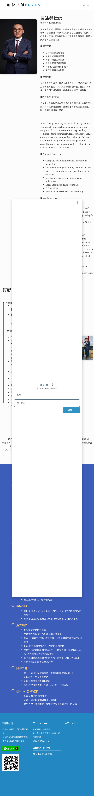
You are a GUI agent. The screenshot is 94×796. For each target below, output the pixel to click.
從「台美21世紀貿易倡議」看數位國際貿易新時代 (48, 672)
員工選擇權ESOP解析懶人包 (38, 599)
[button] (79, 202)
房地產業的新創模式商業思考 (38, 661)
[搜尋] (84, 5)
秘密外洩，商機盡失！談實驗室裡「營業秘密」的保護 (50, 704)
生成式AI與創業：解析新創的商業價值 (43, 633)
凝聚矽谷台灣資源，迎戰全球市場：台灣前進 (46, 684)
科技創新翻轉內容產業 (35, 629)
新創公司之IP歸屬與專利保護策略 (40, 700)
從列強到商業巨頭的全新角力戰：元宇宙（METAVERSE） (53, 657)
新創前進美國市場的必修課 (37, 680)
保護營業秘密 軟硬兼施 (35, 696)
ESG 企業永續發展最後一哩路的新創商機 (44, 645)
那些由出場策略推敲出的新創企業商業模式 (45, 618)
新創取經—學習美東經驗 (36, 676)
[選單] (88, 5)
